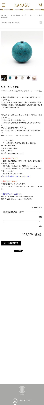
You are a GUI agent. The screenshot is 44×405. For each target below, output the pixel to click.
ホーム (3, 15)
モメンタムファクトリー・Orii (21, 15)
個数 (40, 217)
